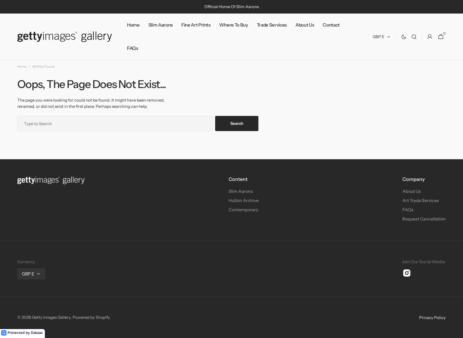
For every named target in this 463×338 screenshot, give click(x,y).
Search (236, 123)
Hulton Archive (244, 200)
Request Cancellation (424, 219)
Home (21, 66)
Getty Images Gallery (51, 317)
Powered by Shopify (91, 317)
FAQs (408, 209)
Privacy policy (432, 317)
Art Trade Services (420, 200)
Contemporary (243, 209)
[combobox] (115, 123)
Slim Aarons (241, 191)
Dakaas (37, 332)
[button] (414, 37)
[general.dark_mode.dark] (404, 37)
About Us (411, 191)
